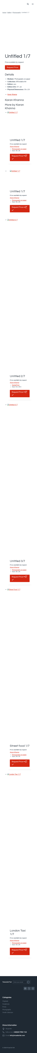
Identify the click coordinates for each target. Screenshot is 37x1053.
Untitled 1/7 (17, 140)
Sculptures (5, 1004)
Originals (5, 1001)
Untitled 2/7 (17, 376)
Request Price (12, 67)
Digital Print (15, 385)
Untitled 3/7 (17, 561)
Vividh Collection (7, 1012)
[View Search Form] (28, 4)
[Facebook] (25, 988)
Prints (4, 1007)
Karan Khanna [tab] (12, 94)
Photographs (6, 1009)
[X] (29, 988)
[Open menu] (33, 4)
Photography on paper (19, 149)
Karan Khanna (14, 146)
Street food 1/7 (19, 745)
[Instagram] (33, 988)
